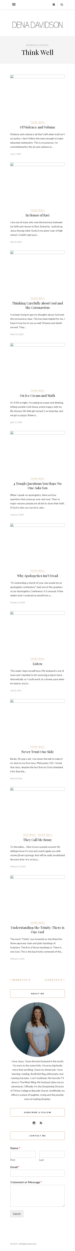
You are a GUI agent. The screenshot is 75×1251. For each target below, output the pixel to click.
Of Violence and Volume (37, 127)
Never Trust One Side (37, 752)
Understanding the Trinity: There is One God (37, 929)
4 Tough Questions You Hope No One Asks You (37, 485)
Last (41, 1159)
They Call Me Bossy (37, 840)
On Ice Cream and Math (37, 395)
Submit (17, 1213)
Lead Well (29, 834)
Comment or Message (26, 1182)
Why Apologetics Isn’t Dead (37, 576)
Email (14, 1167)
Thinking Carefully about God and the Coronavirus (37, 305)
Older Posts (54, 980)
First (12, 1159)
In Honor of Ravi (38, 215)
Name (15, 1148)
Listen (37, 664)
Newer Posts (21, 980)
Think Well (37, 122)
